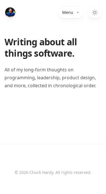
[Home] (10, 12)
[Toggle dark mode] (94, 12)
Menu (67, 12)
